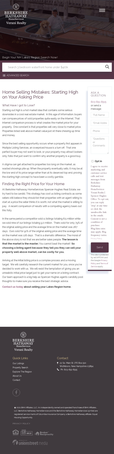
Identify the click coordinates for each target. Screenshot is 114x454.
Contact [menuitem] (16, 380)
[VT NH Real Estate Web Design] (30, 442)
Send (100, 247)
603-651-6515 (98, 101)
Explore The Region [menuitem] (22, 372)
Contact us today (13, 286)
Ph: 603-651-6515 (69, 369)
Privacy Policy (96, 238)
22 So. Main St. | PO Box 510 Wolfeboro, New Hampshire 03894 (76, 364)
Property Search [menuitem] (20, 367)
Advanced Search (18, 75)
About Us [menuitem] (17, 376)
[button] (107, 67)
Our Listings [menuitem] (18, 363)
